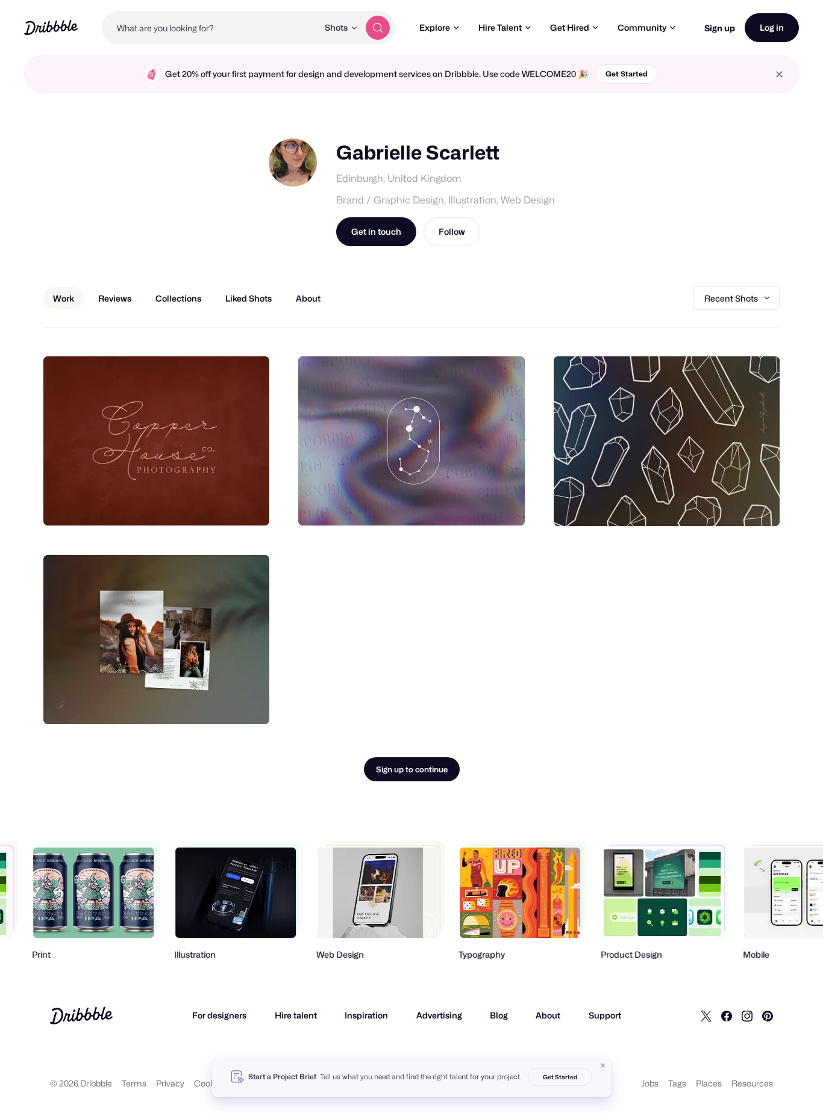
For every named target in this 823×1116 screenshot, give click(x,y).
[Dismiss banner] (603, 1065)
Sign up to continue (412, 769)
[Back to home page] (51, 27)
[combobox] (210, 27)
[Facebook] (726, 1015)
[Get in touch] (199, 503)
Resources (752, 1083)
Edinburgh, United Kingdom (398, 178)
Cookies (210, 1083)
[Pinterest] (767, 1015)
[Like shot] (247, 503)
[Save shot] (223, 503)
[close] (779, 74)
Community (642, 27)
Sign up (719, 28)
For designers (219, 1015)
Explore (434, 27)
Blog (499, 1015)
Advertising (439, 1015)
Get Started (627, 73)
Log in (772, 27)
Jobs (650, 1083)
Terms (134, 1083)
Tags (677, 1083)
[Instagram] (747, 1015)
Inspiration (366, 1015)
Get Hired (569, 27)
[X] (706, 1015)
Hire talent (296, 1015)
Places (709, 1083)
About (548, 1015)
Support (605, 1015)
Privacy (170, 1083)
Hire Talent (500, 27)
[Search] (378, 28)
